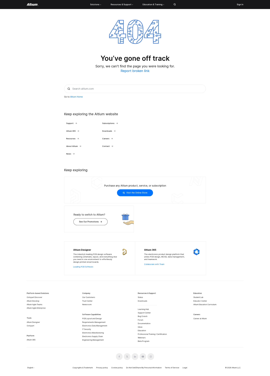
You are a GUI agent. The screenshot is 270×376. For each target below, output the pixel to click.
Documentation (144, 323)
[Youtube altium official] (143, 356)
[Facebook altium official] (119, 356)
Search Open (174, 4)
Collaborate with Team (154, 264)
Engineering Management (93, 340)
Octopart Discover (34, 297)
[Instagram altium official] (150, 356)
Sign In (240, 4)
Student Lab (198, 297)
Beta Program (143, 341)
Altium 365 (31, 340)
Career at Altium (200, 318)
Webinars (142, 338)
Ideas (140, 327)
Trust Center (87, 301)
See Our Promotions (89, 221)
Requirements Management (93, 322)
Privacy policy (102, 368)
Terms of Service (172, 368)
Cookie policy (117, 368)
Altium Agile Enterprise (36, 308)
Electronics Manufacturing (93, 333)
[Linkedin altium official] (135, 356)
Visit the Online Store (136, 192)
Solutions (94, 4)
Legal (185, 368)
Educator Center (200, 301)
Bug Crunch (142, 316)
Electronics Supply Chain (92, 336)
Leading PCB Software (83, 267)
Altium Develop (33, 301)
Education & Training (152, 4)
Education (142, 330)
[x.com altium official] (127, 356)
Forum (140, 320)
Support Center (144, 313)
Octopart (30, 326)
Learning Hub (143, 309)
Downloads (142, 301)
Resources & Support (121, 4)
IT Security (86, 329)
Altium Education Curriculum (204, 304)
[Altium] (32, 4)
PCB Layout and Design (92, 318)
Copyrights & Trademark (83, 368)
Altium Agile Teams (34, 304)
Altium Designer (33, 322)
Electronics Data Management (94, 326)
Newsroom (87, 304)
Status (140, 297)
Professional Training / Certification (152, 334)
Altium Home (76, 96)
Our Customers (88, 297)
